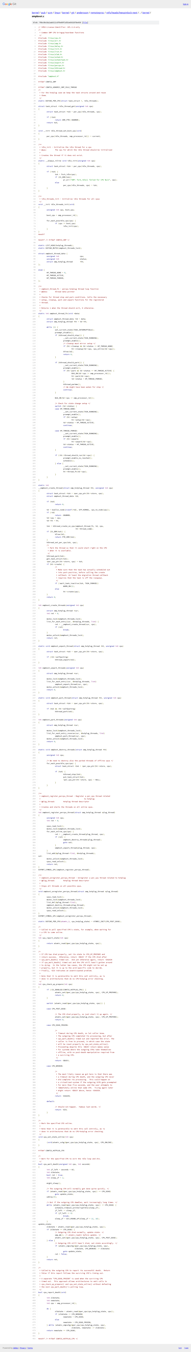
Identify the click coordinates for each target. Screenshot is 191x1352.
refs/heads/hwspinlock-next (121, 12)
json (186, 1348)
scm (50, 12)
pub (43, 12)
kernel (35, 12)
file (85, 22)
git (72, 12)
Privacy (23, 1348)
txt (180, 1348)
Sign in (185, 4)
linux (57, 12)
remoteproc (97, 12)
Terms (30, 1348)
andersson (82, 12)
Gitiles (15, 1348)
